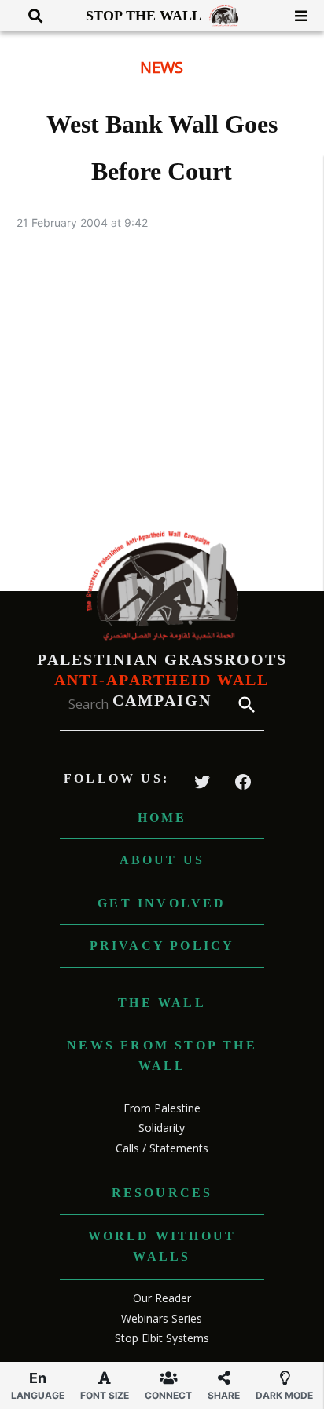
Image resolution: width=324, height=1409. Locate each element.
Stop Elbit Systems (162, 1338)
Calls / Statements (162, 1148)
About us (162, 860)
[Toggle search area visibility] (29, 16)
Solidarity (161, 1127)
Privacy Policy (162, 945)
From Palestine (162, 1108)
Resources (162, 1192)
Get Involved (162, 903)
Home (162, 817)
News (161, 67)
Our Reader (162, 1297)
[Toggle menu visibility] (295, 16)
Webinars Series (161, 1318)
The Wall (162, 1002)
